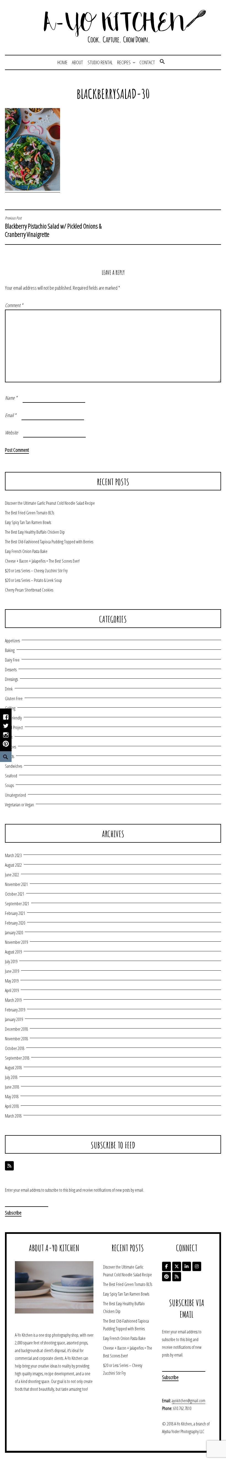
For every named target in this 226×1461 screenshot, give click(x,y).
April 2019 (12, 990)
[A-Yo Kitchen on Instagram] (196, 1266)
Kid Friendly (13, 718)
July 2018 (11, 1077)
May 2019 (11, 981)
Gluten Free (14, 698)
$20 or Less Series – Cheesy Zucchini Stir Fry (36, 571)
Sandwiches (13, 766)
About (77, 62)
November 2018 (16, 1039)
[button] (162, 62)
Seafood (11, 776)
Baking (10, 650)
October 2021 (14, 894)
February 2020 (15, 923)
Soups (9, 785)
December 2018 (16, 1029)
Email (10, 415)
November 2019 (16, 942)
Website (11, 432)
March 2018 (13, 1116)
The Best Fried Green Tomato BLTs (29, 513)
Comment (14, 305)
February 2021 (15, 913)
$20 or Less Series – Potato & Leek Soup (33, 580)
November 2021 (16, 884)
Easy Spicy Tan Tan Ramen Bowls (28, 522)
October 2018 (14, 1048)
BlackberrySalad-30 (113, 93)
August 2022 (13, 865)
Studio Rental (100, 62)
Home (62, 62)
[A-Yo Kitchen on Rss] (176, 1276)
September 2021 (17, 904)
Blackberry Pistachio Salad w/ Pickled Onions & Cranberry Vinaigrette (53, 227)
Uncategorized (15, 795)
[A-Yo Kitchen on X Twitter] (176, 1266)
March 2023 (13, 855)
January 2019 (14, 1019)
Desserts (11, 670)
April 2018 (12, 1106)
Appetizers (12, 641)
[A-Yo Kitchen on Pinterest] (166, 1276)
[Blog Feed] (9, 1165)
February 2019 (15, 1010)
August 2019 (13, 952)
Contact (147, 62)
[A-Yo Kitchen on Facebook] (166, 1266)
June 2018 (12, 1087)
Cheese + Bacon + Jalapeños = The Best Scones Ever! (42, 561)
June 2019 (12, 971)
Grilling (10, 708)
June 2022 (12, 875)
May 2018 (11, 1097)
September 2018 (17, 1058)
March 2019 (13, 1000)
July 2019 (11, 961)
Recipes (124, 62)
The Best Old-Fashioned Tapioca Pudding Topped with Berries (49, 542)
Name (11, 397)
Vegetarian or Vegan (19, 805)
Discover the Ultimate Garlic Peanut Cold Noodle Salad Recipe (50, 503)
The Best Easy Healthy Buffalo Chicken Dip (35, 532)
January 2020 (14, 933)
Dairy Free (12, 660)
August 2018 (13, 1068)
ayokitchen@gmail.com (188, 1401)
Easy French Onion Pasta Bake (26, 551)
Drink (9, 689)
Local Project (14, 727)
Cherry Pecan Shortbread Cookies (29, 590)
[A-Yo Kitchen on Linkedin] (186, 1266)
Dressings (11, 679)
